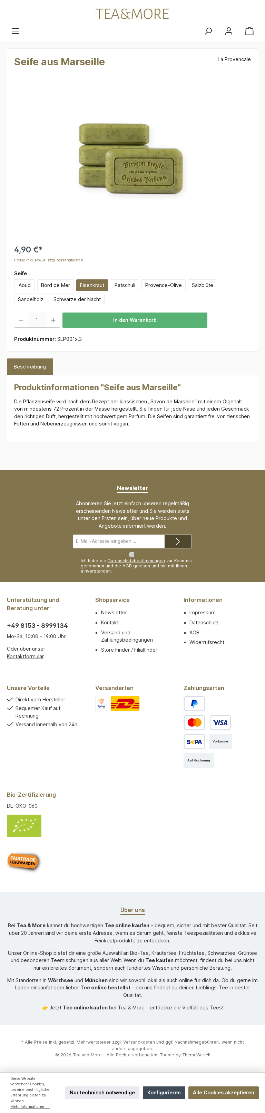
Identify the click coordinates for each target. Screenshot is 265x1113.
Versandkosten (139, 1042)
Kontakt (110, 622)
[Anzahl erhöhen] (53, 320)
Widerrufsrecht (206, 642)
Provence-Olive (163, 285)
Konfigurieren (164, 1092)
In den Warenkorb (135, 320)
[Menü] (15, 31)
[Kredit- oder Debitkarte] (207, 722)
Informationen (203, 599)
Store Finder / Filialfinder (129, 650)
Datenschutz (204, 622)
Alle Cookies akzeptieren (223, 1092)
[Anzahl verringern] (21, 320)
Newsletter (114, 612)
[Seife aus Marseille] (132, 161)
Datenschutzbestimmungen (136, 560)
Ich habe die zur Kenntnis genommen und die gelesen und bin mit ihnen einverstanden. (136, 566)
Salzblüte (202, 285)
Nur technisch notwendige (102, 1092)
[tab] (30, 366)
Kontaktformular (25, 656)
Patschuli (125, 285)
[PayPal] (194, 703)
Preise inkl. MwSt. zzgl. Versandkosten (48, 260)
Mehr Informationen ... (30, 1106)
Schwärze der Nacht (77, 299)
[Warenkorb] (249, 31)
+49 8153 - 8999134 (37, 625)
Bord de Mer (55, 285)
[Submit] (178, 541)
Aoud (25, 285)
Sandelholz (30, 299)
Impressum (202, 612)
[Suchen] (208, 31)
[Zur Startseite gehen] (132, 13)
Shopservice (112, 599)
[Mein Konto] (228, 31)
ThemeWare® (196, 1054)
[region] (132, 161)
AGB (127, 565)
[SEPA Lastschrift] (194, 741)
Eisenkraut (92, 285)
